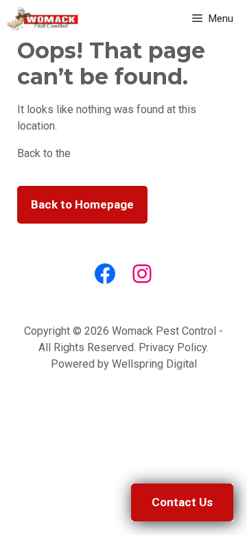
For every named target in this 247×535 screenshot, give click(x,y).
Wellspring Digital (154, 363)
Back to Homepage (82, 204)
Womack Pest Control (164, 330)
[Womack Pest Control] (42, 19)
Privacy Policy (173, 347)
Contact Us (182, 502)
